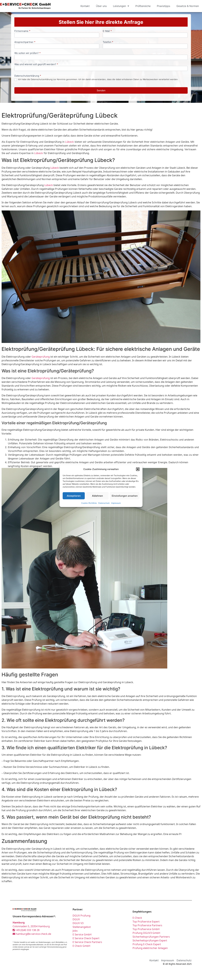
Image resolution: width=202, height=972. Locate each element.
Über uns (101, 6)
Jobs (75, 930)
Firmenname (22, 31)
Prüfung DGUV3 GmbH (146, 933)
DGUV (76, 919)
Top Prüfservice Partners (147, 925)
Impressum (116, 503)
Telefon (108, 42)
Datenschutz (104, 503)
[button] (137, 469)
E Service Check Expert (87, 938)
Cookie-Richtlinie (89, 503)
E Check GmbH (81, 946)
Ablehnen (97, 495)
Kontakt (85, 6)
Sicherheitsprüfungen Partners (151, 936)
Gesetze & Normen (187, 6)
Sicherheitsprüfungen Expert (150, 940)
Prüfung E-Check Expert (147, 944)
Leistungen (119, 6)
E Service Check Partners (87, 942)
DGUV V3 (78, 923)
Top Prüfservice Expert (146, 921)
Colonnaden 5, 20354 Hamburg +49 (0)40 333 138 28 (31, 926)
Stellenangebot (82, 927)
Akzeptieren (74, 495)
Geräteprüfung (41, 356)
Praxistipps (163, 6)
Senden (101, 90)
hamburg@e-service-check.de (33, 934)
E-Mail (107, 31)
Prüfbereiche (143, 6)
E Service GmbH (82, 934)
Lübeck (69, 141)
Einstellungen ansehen (125, 495)
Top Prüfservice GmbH (146, 929)
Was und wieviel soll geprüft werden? (36, 64)
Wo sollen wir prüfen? (27, 53)
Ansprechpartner (24, 42)
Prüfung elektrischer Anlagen (150, 948)
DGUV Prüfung (81, 915)
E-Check (137, 917)
